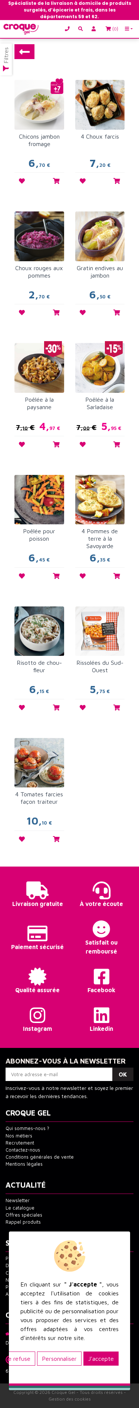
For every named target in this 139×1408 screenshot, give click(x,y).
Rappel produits (23, 1222)
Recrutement (20, 1143)
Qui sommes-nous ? (27, 1128)
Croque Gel (63, 1392)
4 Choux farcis (100, 136)
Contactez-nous (23, 1150)
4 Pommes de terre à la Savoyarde (100, 538)
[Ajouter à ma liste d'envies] (21, 181)
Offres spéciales (24, 1215)
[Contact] (69, 29)
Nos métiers (19, 1136)
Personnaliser (59, 1358)
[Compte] (95, 29)
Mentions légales (24, 1164)
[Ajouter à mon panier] (56, 181)
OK (123, 1074)
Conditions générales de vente (40, 1157)
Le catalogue (20, 1208)
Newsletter (18, 1200)
